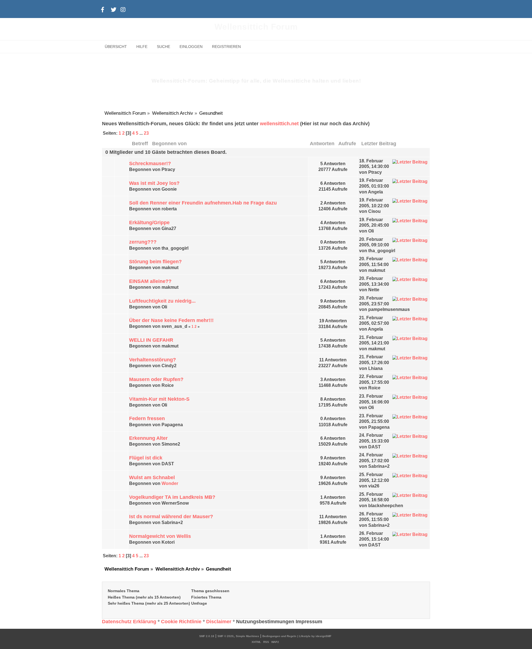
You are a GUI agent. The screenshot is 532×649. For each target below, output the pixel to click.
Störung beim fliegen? (155, 261)
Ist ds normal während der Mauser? (171, 516)
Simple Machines (247, 636)
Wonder (170, 483)
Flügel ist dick (145, 458)
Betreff (140, 143)
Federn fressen (147, 418)
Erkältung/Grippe (149, 222)
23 (146, 133)
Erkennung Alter (148, 438)
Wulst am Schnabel (152, 477)
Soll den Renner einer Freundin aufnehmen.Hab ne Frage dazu (203, 203)
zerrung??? (143, 242)
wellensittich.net (279, 123)
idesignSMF (323, 636)
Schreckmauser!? (150, 163)
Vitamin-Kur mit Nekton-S (159, 399)
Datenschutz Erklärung (129, 621)
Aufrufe (347, 143)
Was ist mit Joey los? (154, 183)
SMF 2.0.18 (206, 636)
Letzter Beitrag (379, 143)
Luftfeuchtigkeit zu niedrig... (162, 301)
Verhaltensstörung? (152, 359)
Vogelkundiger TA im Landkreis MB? (172, 497)
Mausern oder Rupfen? (156, 379)
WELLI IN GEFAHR (151, 340)
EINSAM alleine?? (150, 281)
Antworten (322, 143)
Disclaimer (218, 621)
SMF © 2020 (226, 636)
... (141, 133)
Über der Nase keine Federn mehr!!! (171, 320)
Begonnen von (169, 143)
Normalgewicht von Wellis (160, 536)
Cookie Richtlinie (181, 621)
